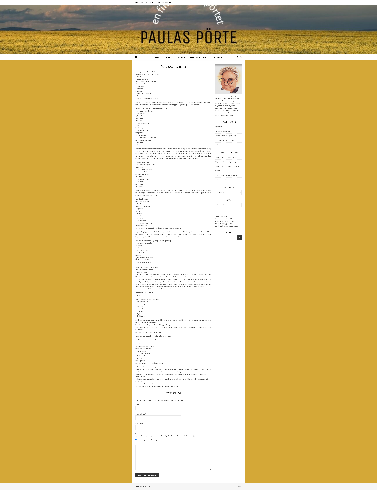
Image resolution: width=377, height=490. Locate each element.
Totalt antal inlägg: (221, 224)
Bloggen (159, 57)
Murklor (224, 180)
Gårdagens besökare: (222, 219)
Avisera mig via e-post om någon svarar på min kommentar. (157, 440)
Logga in (239, 486)
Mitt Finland (150, 2)
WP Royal (147, 486)
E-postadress (140, 414)
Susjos (217, 162)
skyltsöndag (179, 57)
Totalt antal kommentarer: (224, 226)
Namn (138, 404)
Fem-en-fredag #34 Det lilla (224, 140)
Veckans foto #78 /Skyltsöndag (225, 136)
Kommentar (139, 444)
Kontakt (168, 2)
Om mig (142, 2)
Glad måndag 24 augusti (223, 131)
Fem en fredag (216, 57)
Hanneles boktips (221, 157)
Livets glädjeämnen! (197, 57)
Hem (136, 2)
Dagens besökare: (221, 216)
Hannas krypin (220, 166)
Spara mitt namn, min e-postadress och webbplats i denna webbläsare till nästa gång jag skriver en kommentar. (173, 436)
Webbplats (139, 424)
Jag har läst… (219, 127)
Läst (168, 57)
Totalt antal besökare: (222, 221)
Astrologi (160, 2)
